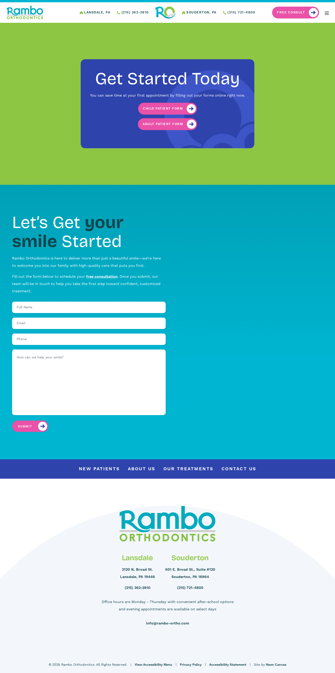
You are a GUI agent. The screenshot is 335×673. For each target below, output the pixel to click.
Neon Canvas (276, 665)
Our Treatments (188, 469)
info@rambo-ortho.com (167, 623)
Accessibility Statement (227, 665)
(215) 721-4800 (240, 12)
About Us (141, 469)
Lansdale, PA (97, 12)
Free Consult (291, 12)
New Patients (99, 469)
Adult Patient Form (163, 124)
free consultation (102, 276)
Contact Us (239, 469)
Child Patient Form (163, 109)
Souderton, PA (200, 12)
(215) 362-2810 (134, 12)
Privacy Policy (191, 665)
